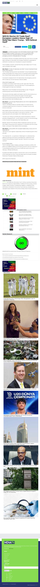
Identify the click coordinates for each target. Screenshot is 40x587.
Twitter (9, 574)
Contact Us (6, 556)
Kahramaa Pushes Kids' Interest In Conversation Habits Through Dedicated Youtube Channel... (19, 444)
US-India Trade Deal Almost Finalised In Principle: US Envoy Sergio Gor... (20, 389)
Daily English (7, 563)
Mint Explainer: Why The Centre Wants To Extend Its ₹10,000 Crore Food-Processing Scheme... (20, 361)
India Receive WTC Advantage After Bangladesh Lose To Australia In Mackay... (19, 299)
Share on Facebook (18, 46)
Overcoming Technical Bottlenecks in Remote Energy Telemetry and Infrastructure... (15, 255)
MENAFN (5, 51)
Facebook (10, 573)
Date (4, 46)
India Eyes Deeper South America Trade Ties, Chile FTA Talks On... (20, 466)
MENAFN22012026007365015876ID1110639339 (14, 161)
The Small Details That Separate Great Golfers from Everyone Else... (13, 257)
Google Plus (10, 576)
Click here (11, 548)
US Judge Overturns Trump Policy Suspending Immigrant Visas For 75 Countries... (20, 492)
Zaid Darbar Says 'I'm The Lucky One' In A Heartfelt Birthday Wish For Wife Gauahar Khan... (20, 339)
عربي (17, 1)
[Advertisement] (20, 8)
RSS (9, 580)
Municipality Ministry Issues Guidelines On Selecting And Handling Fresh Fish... (19, 518)
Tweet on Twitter (24, 46)
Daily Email (10, 577)
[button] (19, 1)
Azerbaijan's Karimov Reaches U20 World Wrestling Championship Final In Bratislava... (18, 415)
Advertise (5, 558)
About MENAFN (7, 559)
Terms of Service (7, 553)
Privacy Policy (6, 555)
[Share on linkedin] (34, 46)
